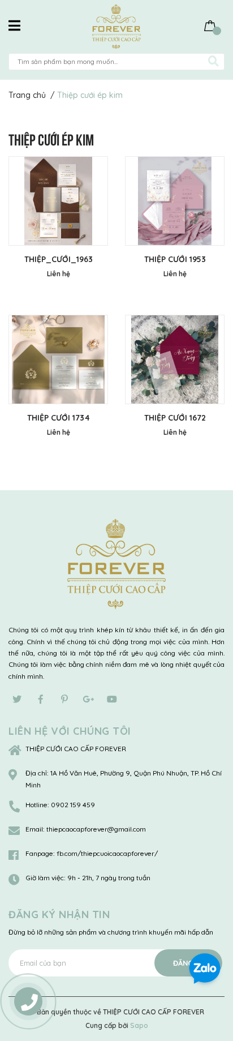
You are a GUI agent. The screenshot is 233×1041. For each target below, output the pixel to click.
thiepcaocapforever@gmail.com (96, 829)
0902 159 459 (73, 804)
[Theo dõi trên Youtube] (111, 699)
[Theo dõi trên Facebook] (40, 699)
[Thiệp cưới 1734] (58, 359)
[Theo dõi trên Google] (88, 699)
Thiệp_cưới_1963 (58, 259)
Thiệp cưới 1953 (175, 259)
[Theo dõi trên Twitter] (16, 699)
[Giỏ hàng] (210, 25)
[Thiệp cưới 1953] (175, 201)
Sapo (139, 1025)
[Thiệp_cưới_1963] (58, 201)
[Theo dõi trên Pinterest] (64, 699)
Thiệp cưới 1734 (58, 418)
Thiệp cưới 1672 (175, 418)
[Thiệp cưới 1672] (175, 359)
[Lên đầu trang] (213, 930)
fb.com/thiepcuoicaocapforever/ (107, 853)
